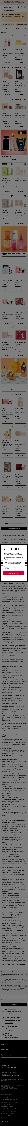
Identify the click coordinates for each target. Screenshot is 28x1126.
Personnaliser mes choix (13, 578)
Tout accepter (13, 573)
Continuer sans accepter (9, 546)
